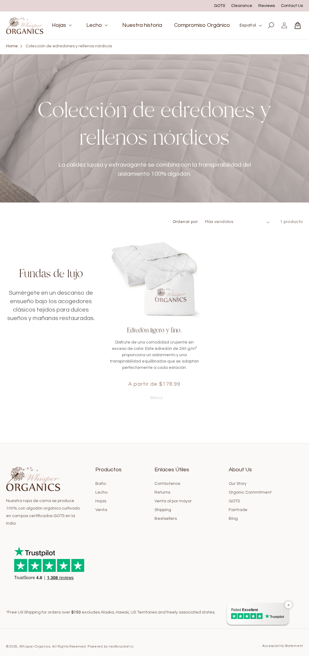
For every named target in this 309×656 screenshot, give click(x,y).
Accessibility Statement (282, 646)
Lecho (101, 492)
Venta (101, 510)
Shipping (162, 510)
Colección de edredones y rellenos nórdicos (69, 46)
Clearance (241, 6)
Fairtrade (238, 510)
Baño (100, 484)
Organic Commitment (250, 492)
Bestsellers (165, 518)
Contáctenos (167, 484)
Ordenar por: (186, 222)
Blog (233, 518)
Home (12, 46)
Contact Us (292, 6)
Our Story (238, 484)
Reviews (266, 6)
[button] (63, 25)
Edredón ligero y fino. (154, 330)
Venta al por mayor (173, 501)
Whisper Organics (35, 646)
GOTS (219, 6)
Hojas (100, 501)
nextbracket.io (121, 646)
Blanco (154, 397)
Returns (162, 492)
